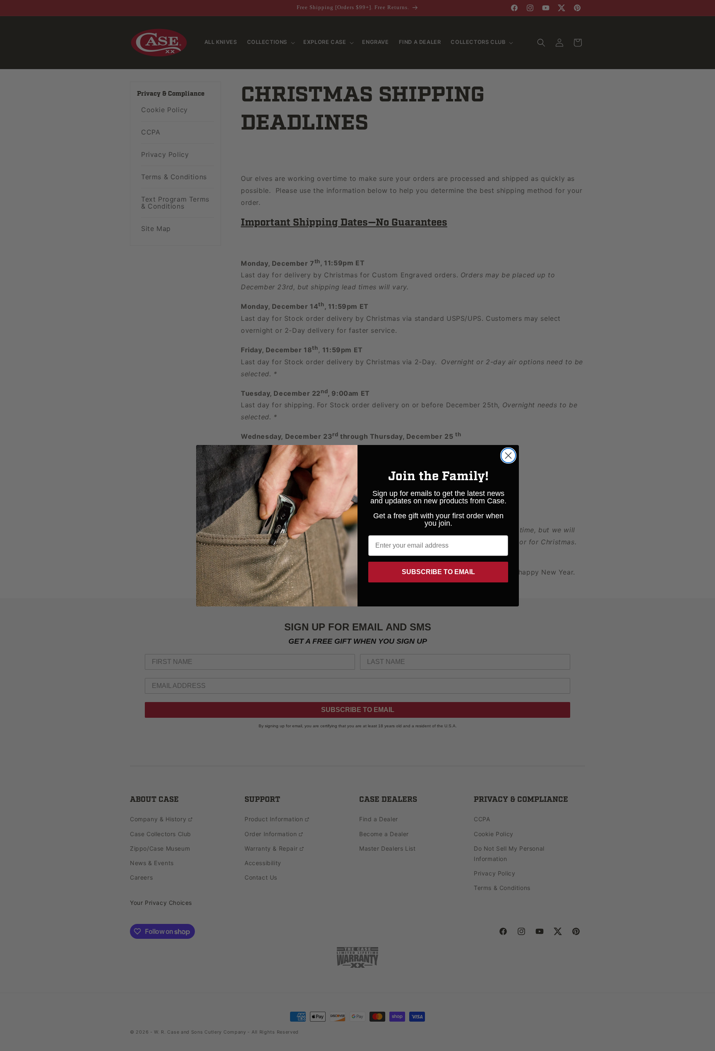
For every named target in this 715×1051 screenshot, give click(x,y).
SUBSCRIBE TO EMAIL (438, 571)
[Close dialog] (508, 455)
